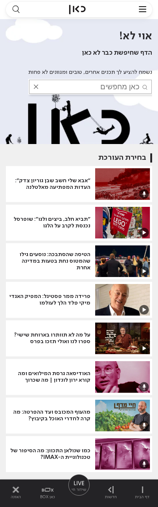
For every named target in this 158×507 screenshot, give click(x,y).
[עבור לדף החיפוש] (15, 9)
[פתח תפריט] (142, 9)
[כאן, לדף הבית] (77, 9)
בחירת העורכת (122, 158)
